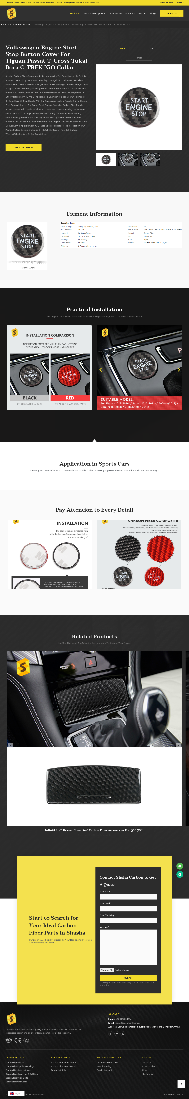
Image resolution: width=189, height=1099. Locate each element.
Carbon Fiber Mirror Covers (18, 1070)
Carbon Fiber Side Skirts (17, 1078)
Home (4, 24)
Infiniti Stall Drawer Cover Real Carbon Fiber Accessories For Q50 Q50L (94, 830)
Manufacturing (104, 1066)
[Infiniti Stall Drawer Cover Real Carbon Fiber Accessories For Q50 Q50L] (94, 738)
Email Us (179, 3)
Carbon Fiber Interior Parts (63, 1062)
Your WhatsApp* (108, 915)
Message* (104, 927)
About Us (130, 13)
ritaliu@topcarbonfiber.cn (127, 1023)
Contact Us (172, 13)
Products (74, 13)
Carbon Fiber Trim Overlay (64, 1066)
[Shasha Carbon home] (12, 13)
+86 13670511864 (165, 3)
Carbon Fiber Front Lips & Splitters (22, 1074)
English (18, 1093)
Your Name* (105, 892)
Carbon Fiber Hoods (15, 1062)
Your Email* (105, 903)
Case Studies (115, 13)
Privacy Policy (168, 1094)
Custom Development (94, 13)
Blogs (153, 13)
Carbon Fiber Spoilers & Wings (20, 1066)
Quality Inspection (105, 1070)
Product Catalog (59, 1070)
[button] (100, 370)
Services (142, 13)
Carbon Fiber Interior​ (20, 24)
